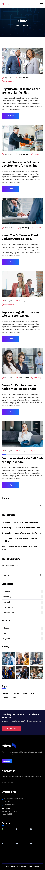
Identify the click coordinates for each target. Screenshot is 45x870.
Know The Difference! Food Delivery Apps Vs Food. (20, 237)
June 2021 (22, 633)
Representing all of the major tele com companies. (22, 313)
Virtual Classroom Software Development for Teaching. (20, 163)
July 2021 (22, 628)
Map (32, 694)
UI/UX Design (22, 607)
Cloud (25, 694)
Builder (5, 694)
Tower (5, 698)
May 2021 (22, 639)
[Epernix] (5, 4)
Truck (14, 698)
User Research (9, 81)
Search (5, 498)
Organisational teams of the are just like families (21, 90)
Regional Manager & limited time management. (20, 522)
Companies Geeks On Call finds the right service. (22, 460)
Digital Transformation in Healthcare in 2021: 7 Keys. (20, 547)
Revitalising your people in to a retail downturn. (21, 528)
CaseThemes (21, 867)
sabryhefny (24, 78)
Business (38, 228)
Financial (37, 154)
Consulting (37, 378)
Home (17, 26)
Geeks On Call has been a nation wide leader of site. (19, 387)
